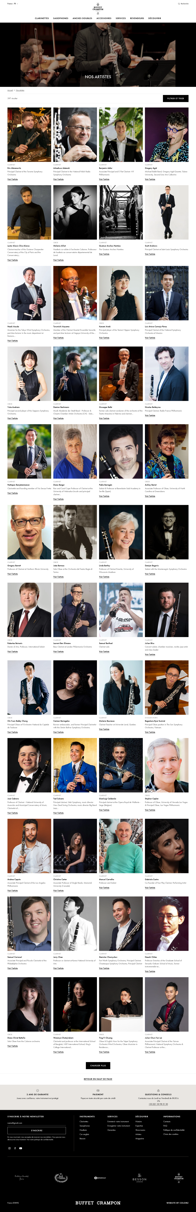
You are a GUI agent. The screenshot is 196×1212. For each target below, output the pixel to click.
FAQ (165, 1125)
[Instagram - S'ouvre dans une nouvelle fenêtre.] (9, 1148)
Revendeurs (137, 18)
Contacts (166, 1121)
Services (121, 18)
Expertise (139, 1125)
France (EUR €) (13, 1203)
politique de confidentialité (43, 1139)
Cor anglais (84, 1134)
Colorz (184, 1203)
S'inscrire (36, 1130)
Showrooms (140, 1130)
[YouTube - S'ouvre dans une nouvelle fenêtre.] (21, 1148)
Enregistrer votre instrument (118, 1125)
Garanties (111, 1130)
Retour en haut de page (98, 1079)
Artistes (138, 1134)
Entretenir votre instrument (118, 1121)
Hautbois (83, 1130)
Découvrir (154, 18)
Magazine (139, 1138)
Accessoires (104, 18)
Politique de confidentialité (174, 1130)
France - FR (11, 4)
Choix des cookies (170, 1134)
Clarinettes (42, 18)
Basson (82, 1138)
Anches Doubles (82, 18)
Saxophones (60, 18)
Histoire (138, 1121)
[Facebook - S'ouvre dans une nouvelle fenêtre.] (15, 1148)
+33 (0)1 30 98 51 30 (158, 1104)
